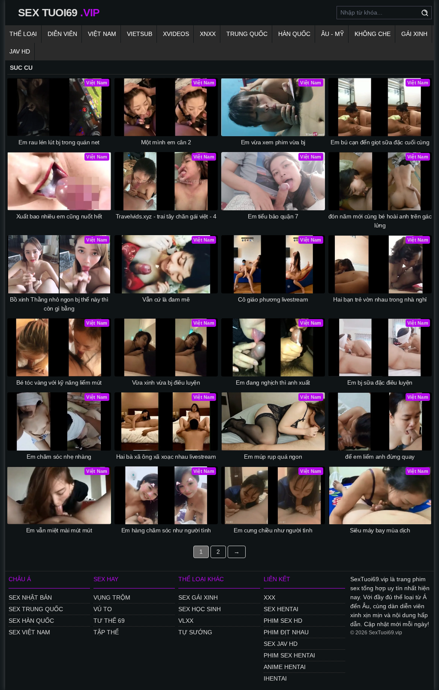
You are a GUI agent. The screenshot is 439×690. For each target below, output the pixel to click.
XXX (269, 597)
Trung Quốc (247, 33)
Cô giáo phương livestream (273, 299)
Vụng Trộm (111, 597)
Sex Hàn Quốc (31, 620)
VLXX (185, 620)
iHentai (275, 678)
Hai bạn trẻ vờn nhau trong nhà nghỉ (380, 299)
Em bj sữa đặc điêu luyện (379, 382)
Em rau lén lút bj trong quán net (58, 142)
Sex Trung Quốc (36, 609)
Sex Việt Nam (29, 632)
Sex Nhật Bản (30, 597)
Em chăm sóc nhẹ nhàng (59, 456)
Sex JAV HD (281, 643)
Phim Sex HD (283, 620)
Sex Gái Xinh (198, 597)
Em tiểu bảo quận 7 (273, 216)
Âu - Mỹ (332, 33)
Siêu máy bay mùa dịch (380, 530)
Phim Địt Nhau (286, 632)
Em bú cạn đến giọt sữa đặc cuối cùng (380, 142)
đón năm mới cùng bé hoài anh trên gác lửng (380, 221)
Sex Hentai (281, 609)
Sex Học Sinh (199, 609)
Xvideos (176, 33)
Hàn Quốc (294, 33)
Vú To (102, 609)
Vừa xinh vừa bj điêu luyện (166, 382)
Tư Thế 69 (109, 620)
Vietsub (139, 33)
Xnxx (208, 33)
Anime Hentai (285, 666)
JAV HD (19, 51)
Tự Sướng (195, 632)
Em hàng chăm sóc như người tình (166, 530)
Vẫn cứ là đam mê (165, 299)
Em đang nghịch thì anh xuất (273, 382)
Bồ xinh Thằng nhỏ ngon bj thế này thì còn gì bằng (59, 304)
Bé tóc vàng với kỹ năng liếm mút (59, 382)
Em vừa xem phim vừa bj (273, 142)
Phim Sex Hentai (289, 655)
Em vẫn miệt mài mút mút (59, 530)
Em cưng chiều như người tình (273, 530)
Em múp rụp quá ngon (273, 456)
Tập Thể (106, 632)
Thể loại (23, 33)
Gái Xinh (414, 33)
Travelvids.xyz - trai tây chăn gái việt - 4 (166, 216)
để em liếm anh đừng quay (380, 456)
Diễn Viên (62, 33)
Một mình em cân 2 (166, 142)
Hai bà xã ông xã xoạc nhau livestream (166, 456)
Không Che (373, 33)
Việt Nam (102, 33)
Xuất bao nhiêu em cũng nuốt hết (59, 216)
